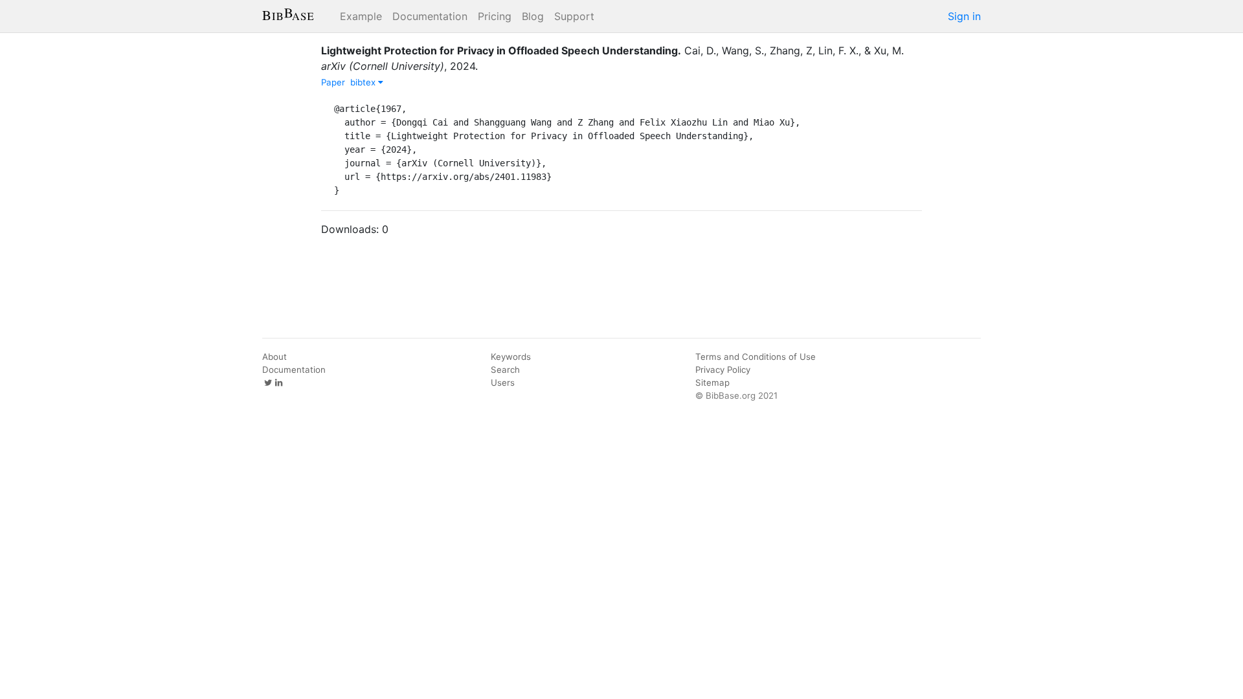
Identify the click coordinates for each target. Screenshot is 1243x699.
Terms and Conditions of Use (755, 356)
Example (361, 16)
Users (503, 382)
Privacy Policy (722, 369)
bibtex (364, 82)
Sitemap (712, 382)
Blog (533, 16)
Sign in (964, 16)
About (274, 356)
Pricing (494, 16)
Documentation (429, 16)
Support (574, 16)
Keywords (511, 356)
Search (505, 369)
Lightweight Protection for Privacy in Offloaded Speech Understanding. (501, 50)
